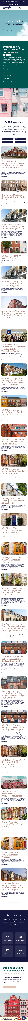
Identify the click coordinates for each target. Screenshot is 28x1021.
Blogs (4, 72)
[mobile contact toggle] (20, 8)
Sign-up (10, 987)
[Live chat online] (19, 1018)
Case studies (6, 81)
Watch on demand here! (14, 4)
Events (4, 78)
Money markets (7, 75)
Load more (14, 904)
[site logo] (7, 8)
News (4, 68)
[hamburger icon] (24, 8)
